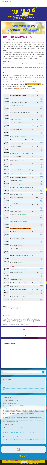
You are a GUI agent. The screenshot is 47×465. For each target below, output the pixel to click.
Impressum (15, 463)
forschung (8, 319)
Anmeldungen (26, 417)
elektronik (41, 316)
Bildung (24, 316)
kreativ (13, 320)
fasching (15, 318)
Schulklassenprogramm (7, 416)
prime (34, 321)
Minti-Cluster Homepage (24, 441)
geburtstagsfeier (20, 319)
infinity (26, 319)
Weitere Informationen (36, 460)
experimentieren (10, 318)
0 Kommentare (23, 39)
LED (29, 320)
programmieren (38, 321)
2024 (5, 316)
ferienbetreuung (26, 318)
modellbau (10, 321)
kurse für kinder (17, 320)
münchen (14, 321)
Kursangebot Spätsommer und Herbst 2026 (10, 403)
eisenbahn (37, 316)
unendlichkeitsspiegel (6, 324)
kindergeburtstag (37, 319)
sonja (16, 39)
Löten (33, 320)
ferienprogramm (36, 318)
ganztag (15, 319)
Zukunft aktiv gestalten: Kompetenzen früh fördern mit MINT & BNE (23, 439)
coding (27, 316)
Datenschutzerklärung (33, 463)
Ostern (28, 321)
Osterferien (24, 321)
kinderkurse (5, 320)
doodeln (30, 316)
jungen (29, 319)
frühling (12, 319)
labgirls (22, 320)
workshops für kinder (24, 324)
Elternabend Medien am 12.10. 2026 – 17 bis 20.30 (12, 432)
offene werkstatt (19, 321)
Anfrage (5, 421)
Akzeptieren (23, 462)
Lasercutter (26, 320)
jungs (32, 319)
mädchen (36, 320)
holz (24, 319)
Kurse (12, 315)
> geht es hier (32, 88)
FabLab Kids (8, 2)
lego (31, 320)
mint (7, 321)
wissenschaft (18, 324)
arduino (21, 316)
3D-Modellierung (13, 316)
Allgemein (6, 315)
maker (39, 320)
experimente (5, 318)
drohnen (33, 316)
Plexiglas (31, 321)
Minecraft (4, 321)
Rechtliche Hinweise (23, 463)
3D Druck (8, 316)
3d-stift (18, 316)
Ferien (9, 315)
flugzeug (41, 318)
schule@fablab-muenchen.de (36, 417)
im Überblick (11, 405)
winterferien (13, 324)
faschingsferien (20, 318)
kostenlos (9, 320)
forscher (4, 319)
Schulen (4, 385)
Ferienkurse (31, 318)
